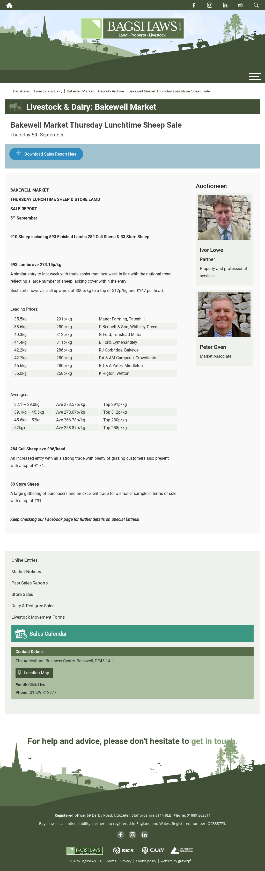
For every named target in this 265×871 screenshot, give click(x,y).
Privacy (125, 861)
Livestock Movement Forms (38, 617)
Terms (111, 861)
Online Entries (24, 560)
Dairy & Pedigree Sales (32, 606)
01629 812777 (43, 692)
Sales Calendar (48, 633)
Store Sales (22, 594)
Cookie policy (146, 861)
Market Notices (26, 571)
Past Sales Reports (29, 583)
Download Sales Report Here (50, 154)
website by (176, 861)
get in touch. (214, 740)
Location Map (36, 672)
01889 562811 (199, 815)
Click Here (37, 684)
